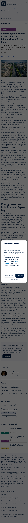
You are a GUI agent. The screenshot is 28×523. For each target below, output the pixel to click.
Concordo (20, 275)
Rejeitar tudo (9, 275)
